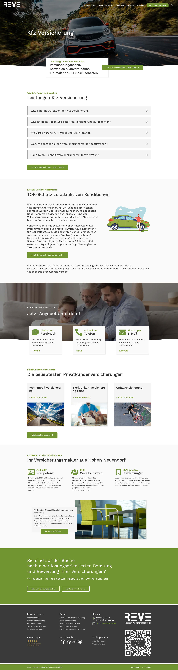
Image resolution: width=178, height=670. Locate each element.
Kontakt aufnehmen (74, 589)
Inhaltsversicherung (68, 621)
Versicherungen (98, 644)
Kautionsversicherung (68, 626)
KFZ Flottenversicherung (70, 623)
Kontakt (140, 5)
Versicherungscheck (157, 5)
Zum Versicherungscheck (42, 589)
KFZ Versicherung (34, 623)
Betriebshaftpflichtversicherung (72, 618)
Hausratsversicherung (36, 621)
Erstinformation (98, 641)
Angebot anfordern (53, 531)
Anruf (79, 350)
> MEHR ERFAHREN (38, 398)
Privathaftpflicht (33, 618)
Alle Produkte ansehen (41, 435)
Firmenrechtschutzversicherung (73, 629)
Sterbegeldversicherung (36, 626)
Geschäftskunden (105, 5)
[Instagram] (68, 643)
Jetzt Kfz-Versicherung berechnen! (122, 67)
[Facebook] (62, 643)
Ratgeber (130, 5)
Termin (36, 350)
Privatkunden (89, 5)
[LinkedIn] (73, 643)
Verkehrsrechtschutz (35, 629)
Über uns (120, 5)
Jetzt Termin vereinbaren (106, 623)
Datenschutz (135, 667)
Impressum (146, 667)
